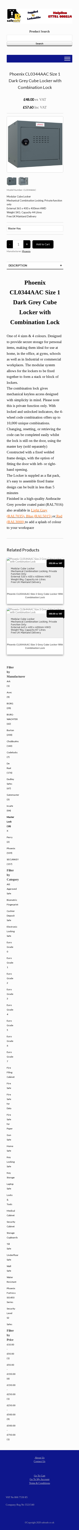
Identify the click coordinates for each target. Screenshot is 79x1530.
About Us (39, 1457)
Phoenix (26, 251)
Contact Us (39, 1461)
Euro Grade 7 (10, 1057)
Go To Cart (39, 1475)
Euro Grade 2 (10, 978)
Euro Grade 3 (10, 994)
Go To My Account (39, 1479)
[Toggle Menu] (67, 58)
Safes (9, 1324)
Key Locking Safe (11, 1162)
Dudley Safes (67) (10, 784)
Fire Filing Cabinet (11, 1072)
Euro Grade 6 (10, 1041)
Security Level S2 (11, 1313)
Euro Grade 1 (10, 963)
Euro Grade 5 (10, 1025)
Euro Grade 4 (10, 1010)
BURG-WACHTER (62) (12, 719)
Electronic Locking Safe (12, 931)
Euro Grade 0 (10, 947)
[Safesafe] (39, 16)
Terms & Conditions (39, 1483)
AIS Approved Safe (12, 889)
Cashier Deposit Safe (11, 916)
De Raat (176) (9, 768)
